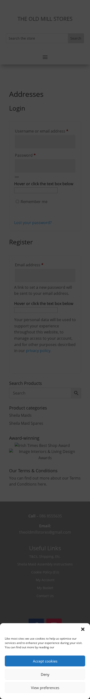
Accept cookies (45, 661)
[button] (82, 629)
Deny (45, 674)
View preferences (45, 687)
